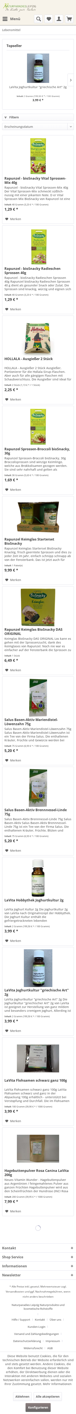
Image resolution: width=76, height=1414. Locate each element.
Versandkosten (15, 1291)
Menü (15, 18)
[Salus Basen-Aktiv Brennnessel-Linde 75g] (38, 788)
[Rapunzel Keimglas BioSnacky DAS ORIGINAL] (38, 607)
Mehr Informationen (57, 1384)
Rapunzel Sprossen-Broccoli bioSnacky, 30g (37, 451)
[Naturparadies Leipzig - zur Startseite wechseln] (20, 7)
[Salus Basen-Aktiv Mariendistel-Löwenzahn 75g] (38, 698)
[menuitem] (11, 19)
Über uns (55, 1319)
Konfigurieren (38, 1407)
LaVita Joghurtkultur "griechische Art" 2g (38, 87)
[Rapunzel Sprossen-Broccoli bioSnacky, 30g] (38, 427)
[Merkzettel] (48, 19)
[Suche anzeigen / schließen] (38, 19)
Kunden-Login (36, 1327)
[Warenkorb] (69, 19)
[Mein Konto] (59, 19)
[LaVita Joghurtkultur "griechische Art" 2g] (38, 68)
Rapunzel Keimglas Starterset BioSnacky (29, 541)
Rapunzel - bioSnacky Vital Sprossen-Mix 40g (35, 180)
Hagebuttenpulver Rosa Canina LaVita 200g (36, 1173)
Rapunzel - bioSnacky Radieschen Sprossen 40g (32, 270)
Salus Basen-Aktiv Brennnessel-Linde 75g (35, 812)
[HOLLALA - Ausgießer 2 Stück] (38, 337)
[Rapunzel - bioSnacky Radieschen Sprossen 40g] (38, 246)
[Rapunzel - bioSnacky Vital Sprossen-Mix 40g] (38, 156)
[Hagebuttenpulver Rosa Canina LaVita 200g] (38, 1148)
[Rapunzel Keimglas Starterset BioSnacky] (38, 517)
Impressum (53, 1341)
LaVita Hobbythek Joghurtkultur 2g (34, 900)
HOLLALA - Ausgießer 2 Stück (28, 359)
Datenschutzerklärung (27, 1341)
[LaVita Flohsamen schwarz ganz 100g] (38, 1058)
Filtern (13, 117)
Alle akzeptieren (48, 1396)
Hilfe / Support (21, 1319)
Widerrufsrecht (33, 1348)
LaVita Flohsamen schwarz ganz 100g (35, 1080)
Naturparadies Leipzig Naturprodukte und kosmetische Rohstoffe (38, 1307)
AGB (50, 1348)
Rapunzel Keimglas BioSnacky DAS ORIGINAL (33, 631)
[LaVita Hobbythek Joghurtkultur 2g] (38, 878)
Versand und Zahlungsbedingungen (36, 1334)
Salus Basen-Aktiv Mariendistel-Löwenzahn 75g (31, 722)
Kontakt (40, 1319)
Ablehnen (22, 1396)
